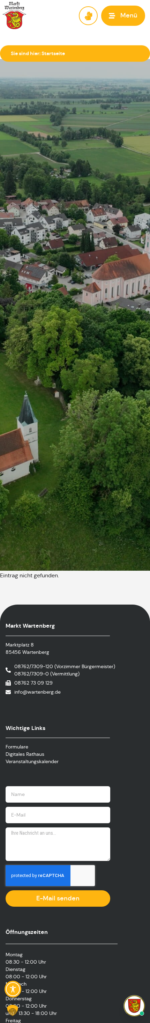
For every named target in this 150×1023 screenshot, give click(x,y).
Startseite (53, 53)
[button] (123, 15)
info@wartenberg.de (37, 692)
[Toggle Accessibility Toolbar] (13, 989)
